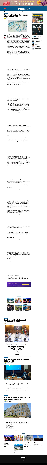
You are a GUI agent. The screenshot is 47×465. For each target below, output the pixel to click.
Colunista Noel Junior (9, 363)
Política (14, 11)
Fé (26, 11)
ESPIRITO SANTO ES (18, 275)
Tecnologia (35, 11)
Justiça (28, 11)
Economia (19, 11)
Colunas (38, 11)
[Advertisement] (19, 62)
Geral (8, 11)
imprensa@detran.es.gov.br (10, 261)
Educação (22, 11)
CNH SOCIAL (12, 275)
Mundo (30, 11)
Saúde (32, 11)
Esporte (24, 11)
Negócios (11, 11)
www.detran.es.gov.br (25, 38)
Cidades (16, 11)
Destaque (15, 275)
